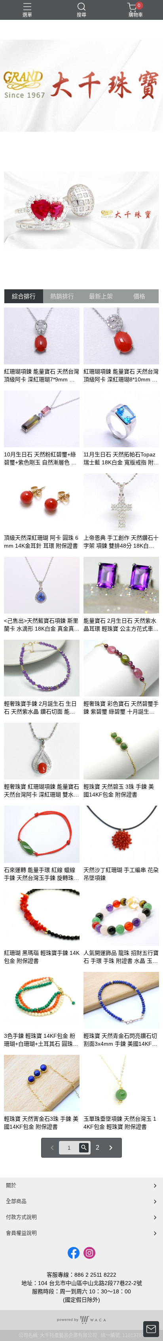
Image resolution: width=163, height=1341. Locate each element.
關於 (11, 1185)
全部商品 (16, 1201)
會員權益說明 (21, 1233)
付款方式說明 (21, 1217)
